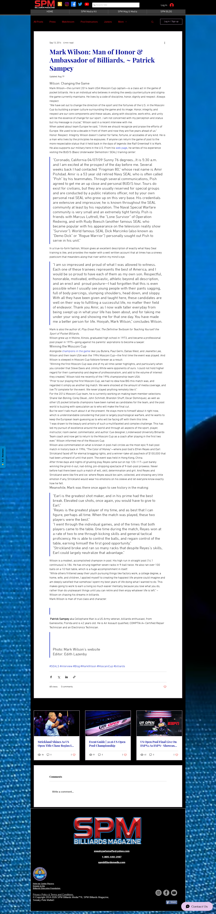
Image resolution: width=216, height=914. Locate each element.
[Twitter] (80, 4)
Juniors (108, 21)
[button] (152, 21)
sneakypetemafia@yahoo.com (112, 851)
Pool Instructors (89, 21)
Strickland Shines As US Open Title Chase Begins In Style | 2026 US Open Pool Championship (55, 744)
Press (52, 21)
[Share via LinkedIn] (66, 677)
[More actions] (165, 43)
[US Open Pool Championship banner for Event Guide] (108, 723)
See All (179, 704)
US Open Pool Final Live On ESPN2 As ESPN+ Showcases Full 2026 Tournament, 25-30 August (158, 744)
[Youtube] (86, 4)
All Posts (38, 21)
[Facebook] (73, 4)
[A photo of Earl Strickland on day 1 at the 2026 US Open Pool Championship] (56, 723)
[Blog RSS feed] (60, 4)
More (121, 21)
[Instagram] (66, 4)
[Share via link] (74, 677)
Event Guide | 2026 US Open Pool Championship (107, 744)
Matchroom (68, 21)
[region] (45, 6)
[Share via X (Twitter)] (58, 677)
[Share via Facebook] (50, 677)
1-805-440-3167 (111, 856)
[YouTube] (174, 893)
